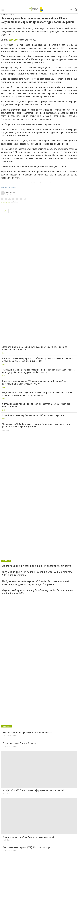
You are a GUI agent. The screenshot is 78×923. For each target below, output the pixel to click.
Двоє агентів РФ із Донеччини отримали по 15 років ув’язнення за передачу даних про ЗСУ (34, 348)
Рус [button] (71, 9)
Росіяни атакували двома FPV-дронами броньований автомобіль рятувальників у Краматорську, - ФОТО (34, 382)
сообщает (13, 39)
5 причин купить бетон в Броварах (20, 743)
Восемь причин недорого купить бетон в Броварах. (28, 732)
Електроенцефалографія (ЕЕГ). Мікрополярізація (26, 847)
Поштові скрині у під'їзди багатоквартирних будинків (29, 837)
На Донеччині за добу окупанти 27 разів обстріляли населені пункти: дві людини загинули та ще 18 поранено (35, 583)
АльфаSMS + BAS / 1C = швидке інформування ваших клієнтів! (33, 790)
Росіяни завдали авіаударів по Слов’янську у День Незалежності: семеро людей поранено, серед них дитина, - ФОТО (37, 359)
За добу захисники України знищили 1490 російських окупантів (33, 415)
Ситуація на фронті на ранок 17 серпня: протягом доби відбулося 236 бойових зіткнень (38, 573)
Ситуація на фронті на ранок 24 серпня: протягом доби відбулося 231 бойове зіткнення (36, 405)
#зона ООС (4, 187)
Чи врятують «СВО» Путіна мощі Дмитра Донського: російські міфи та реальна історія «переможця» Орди (36, 425)
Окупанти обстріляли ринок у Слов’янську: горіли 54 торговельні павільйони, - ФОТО (37, 592)
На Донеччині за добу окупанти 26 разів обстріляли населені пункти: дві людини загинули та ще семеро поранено (37, 394)
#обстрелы (12, 187)
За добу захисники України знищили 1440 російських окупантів (36, 565)
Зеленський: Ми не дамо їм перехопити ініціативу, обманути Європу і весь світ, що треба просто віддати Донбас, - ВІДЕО (38, 371)
